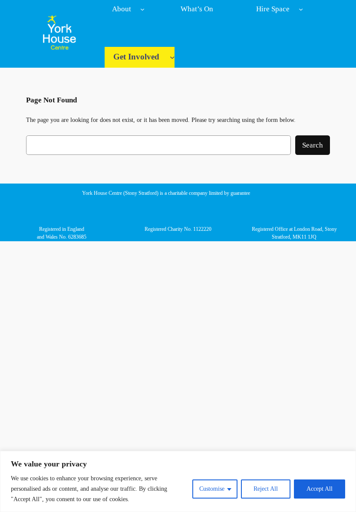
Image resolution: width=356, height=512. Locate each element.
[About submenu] (142, 9)
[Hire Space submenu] (301, 9)
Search (312, 145)
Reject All (266, 489)
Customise (211, 489)
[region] (178, 481)
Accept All (320, 489)
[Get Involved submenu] (172, 57)
